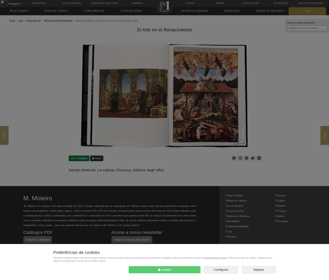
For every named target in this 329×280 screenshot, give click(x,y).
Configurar (221, 269)
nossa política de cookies (215, 258)
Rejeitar (258, 269)
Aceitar (166, 269)
